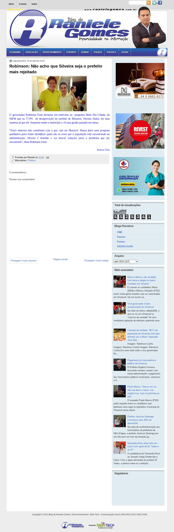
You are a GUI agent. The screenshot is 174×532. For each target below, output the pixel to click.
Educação (32, 52)
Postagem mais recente (23, 260)
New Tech (94, 514)
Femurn (121, 237)
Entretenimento (52, 52)
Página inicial (60, 259)
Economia (15, 52)
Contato (23, 4)
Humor (85, 52)
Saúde (124, 52)
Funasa (121, 241)
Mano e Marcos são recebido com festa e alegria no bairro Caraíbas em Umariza (141, 280)
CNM (119, 232)
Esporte (71, 52)
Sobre (34, 4)
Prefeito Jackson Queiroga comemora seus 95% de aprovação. (140, 419)
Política (111, 52)
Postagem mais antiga (96, 260)
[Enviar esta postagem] (47, 157)
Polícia (98, 52)
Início (11, 4)
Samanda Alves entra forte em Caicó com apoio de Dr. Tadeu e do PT (143, 446)
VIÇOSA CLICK (125, 246)
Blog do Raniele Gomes (60, 514)
